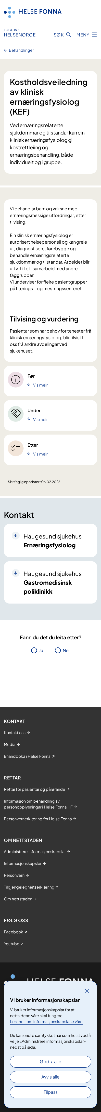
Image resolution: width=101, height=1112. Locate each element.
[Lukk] (87, 991)
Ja (41, 650)
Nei (66, 650)
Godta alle (50, 1061)
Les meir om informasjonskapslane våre (46, 1021)
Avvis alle (50, 1076)
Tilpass (51, 1092)
